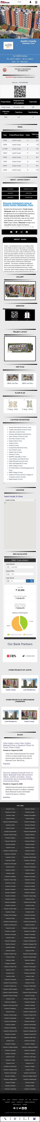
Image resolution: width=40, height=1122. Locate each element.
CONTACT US (20, 1102)
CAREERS (7, 1102)
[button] (22, 527)
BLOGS (13, 1102)
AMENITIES (10, 197)
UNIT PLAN (29, 193)
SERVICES (14, 1099)
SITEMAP (25, 1104)
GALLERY (10, 193)
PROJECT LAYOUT (29, 189)
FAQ (30, 1099)
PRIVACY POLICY (17, 1104)
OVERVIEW (10, 189)
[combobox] (19, 2)
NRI (26, 1099)
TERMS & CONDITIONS (30, 1102)
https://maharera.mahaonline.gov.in (24, 77)
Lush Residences (29, 690)
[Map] (28, 23)
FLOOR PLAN (28, 197)
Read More (6, 764)
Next (17, 45)
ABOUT (8, 1099)
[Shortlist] (28, 20)
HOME (4, 1099)
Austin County (11, 690)
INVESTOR (35, 1099)
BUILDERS (21, 1099)
